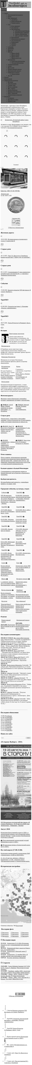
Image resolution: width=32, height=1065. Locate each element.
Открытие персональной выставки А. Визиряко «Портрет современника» (16, 1020)
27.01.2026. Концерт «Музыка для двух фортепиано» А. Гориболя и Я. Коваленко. (22, 532)
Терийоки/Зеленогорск (20, 590)
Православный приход (15, 69)
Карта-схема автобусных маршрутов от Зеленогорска (23, 605)
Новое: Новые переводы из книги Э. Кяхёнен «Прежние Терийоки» (8, 377)
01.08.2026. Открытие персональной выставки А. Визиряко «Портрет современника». (23, 498)
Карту (25, 126)
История (10, 82)
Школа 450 (17, 657)
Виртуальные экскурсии (16, 333)
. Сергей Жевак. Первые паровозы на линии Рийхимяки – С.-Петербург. (7, 408)
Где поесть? (14, 27)
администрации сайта (23, 1001)
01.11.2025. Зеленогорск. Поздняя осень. (23, 553)
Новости (10, 50)
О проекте (11, 98)
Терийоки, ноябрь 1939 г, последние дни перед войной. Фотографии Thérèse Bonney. (15, 971)
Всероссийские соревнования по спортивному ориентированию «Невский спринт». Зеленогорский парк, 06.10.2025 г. (7, 570)
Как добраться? (12, 18)
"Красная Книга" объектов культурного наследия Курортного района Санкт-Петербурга (7, 607)
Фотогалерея (8, 79)
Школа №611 (15, 56)
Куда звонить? (15, 26)
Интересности (5, 346)
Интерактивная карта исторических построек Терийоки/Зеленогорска (23, 596)
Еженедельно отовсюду (15, 95)
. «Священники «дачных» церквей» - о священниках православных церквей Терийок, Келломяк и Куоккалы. (8, 445)
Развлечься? (15, 42)
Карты (18, 366)
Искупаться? (15, 37)
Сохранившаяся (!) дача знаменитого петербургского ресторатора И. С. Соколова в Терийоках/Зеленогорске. (15, 273)
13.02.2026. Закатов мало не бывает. (7, 529)
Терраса (13, 43)
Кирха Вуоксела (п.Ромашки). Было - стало (13, 1029)
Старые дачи (11, 85)
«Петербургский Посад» (22, 31)
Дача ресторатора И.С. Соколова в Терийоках (16, 1061)
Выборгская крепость (14, 91)
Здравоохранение (13, 64)
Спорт (10, 66)
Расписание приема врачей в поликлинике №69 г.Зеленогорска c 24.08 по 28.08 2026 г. (15, 854)
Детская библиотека (17, 63)
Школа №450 (15, 55)
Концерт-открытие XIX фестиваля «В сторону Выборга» (15, 1011)
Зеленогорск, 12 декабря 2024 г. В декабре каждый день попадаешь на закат (14, 955)
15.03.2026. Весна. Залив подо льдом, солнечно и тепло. (21, 521)
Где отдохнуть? (16, 40)
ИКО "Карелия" (13, 93)
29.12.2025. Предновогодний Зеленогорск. (21, 543)
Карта (9, 16)
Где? (9, 24)
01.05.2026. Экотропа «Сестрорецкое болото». (8, 520)
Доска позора (15, 74)
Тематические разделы (11, 80)
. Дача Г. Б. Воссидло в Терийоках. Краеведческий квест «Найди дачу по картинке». (8, 429)
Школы (10, 51)
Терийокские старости (22, 32)
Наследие (4, 601)
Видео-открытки (6, 590)
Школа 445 (17, 651)
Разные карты (15, 23)
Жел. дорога (11, 88)
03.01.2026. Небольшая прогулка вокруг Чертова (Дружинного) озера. (8, 544)
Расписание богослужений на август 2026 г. (16, 1037)
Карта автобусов (16, 21)
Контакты (7, 96)
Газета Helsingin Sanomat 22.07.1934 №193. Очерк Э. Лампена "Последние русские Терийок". (15, 968)
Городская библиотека (18, 61)
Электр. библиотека (21, 34)
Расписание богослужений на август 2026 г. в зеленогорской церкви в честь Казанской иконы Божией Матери (15, 834)
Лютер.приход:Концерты (14, 665)
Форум (6, 77)
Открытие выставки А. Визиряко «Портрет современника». (14, 307)
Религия (8, 720)
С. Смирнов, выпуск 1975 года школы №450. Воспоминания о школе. (8, 583)
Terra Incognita (12, 83)
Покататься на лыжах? (18, 39)
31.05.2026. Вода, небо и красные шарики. (23, 510)
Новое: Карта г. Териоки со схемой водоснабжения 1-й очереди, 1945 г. (23, 376)
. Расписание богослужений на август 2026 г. (8, 626)
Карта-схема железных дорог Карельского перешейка (22, 610)
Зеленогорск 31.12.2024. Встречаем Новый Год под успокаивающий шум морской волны (15, 945)
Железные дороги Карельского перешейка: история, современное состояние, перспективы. (15, 399)
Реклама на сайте (13, 99)
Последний (19, 925)
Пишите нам (11, 101)
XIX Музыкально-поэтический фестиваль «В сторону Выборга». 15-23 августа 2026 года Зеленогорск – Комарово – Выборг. (8, 499)
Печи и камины (12, 87)
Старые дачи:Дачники (20, 644)
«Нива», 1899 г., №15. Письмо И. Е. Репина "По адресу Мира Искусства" (15, 978)
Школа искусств (16, 58)
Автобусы (14, 19)
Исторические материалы (5, 367)
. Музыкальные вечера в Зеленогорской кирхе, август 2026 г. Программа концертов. (23, 626)
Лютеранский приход (14, 71)
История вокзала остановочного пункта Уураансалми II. (14, 240)
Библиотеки (11, 59)
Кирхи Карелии (12, 90)
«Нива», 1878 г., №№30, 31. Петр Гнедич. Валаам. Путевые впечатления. (14, 975)
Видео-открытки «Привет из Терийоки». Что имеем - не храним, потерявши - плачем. (8, 595)
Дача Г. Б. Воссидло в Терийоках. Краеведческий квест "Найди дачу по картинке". (15, 256)
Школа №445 (15, 53)
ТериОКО (11, 48)
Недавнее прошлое (22, 579)
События (10, 47)
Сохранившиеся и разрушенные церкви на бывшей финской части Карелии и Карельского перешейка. (15, 473)
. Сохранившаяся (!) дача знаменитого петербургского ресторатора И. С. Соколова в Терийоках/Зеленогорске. (23, 431)
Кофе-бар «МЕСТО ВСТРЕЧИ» (10, 191)
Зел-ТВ (10, 75)
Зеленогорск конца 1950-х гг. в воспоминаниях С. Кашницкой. (21, 584)
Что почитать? (15, 29)
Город (6, 13)
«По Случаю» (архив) (21, 35)
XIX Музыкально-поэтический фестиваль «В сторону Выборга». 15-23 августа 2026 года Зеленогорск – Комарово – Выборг (15, 824)
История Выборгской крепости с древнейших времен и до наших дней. (15, 483)
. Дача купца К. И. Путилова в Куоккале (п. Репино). (23, 442)
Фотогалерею (16, 124)
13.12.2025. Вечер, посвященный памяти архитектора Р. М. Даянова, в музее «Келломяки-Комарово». (8, 556)
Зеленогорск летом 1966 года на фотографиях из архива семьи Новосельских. (23, 568)
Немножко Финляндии (8, 357)
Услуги (13, 45)
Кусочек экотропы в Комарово (16, 957)
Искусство (11, 67)
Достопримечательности (15, 15)
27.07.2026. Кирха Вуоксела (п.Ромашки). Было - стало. (8, 511)
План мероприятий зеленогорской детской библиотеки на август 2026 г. (15, 841)
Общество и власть (13, 72)
